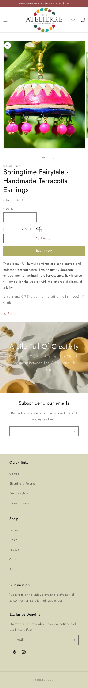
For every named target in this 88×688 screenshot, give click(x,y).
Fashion (14, 530)
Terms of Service (20, 503)
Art (11, 569)
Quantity (8, 209)
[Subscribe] (73, 431)
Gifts (12, 559)
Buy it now (44, 250)
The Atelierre (48, 680)
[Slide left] (34, 158)
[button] (5, 20)
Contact (14, 474)
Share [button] (11, 313)
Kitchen (14, 550)
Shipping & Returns (22, 483)
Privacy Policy (18, 493)
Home (13, 540)
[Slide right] (54, 158)
